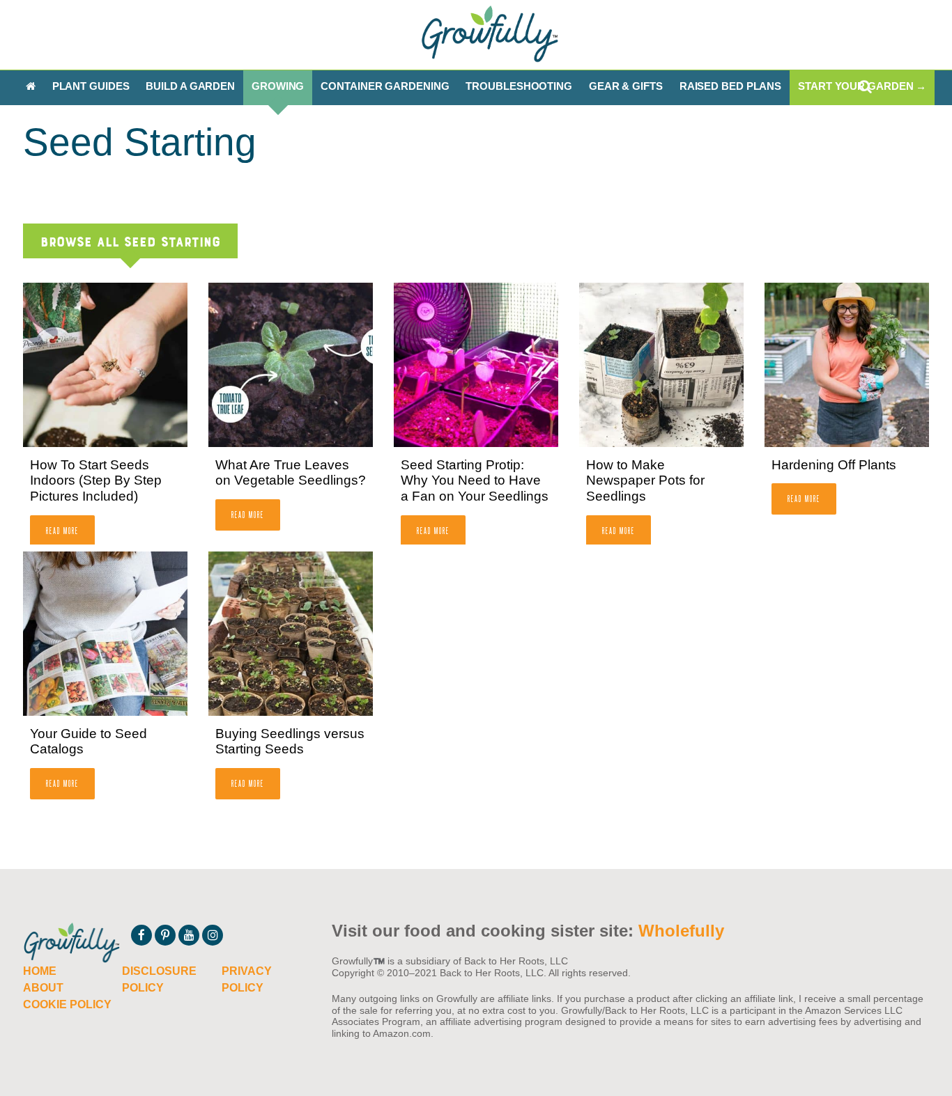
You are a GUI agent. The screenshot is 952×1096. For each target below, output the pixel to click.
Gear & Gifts (626, 86)
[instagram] (212, 935)
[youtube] (188, 935)
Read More (62, 530)
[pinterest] (165, 935)
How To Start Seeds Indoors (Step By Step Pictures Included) (96, 480)
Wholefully (681, 930)
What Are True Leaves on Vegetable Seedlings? (290, 472)
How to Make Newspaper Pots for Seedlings (645, 480)
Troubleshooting (519, 86)
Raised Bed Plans (730, 86)
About (43, 988)
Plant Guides (91, 86)
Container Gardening (385, 86)
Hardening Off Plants (833, 464)
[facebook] (141, 935)
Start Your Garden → (862, 86)
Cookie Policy (67, 1004)
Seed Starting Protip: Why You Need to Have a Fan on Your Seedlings (474, 480)
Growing (278, 86)
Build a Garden (190, 86)
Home (39, 971)
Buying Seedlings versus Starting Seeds (289, 741)
